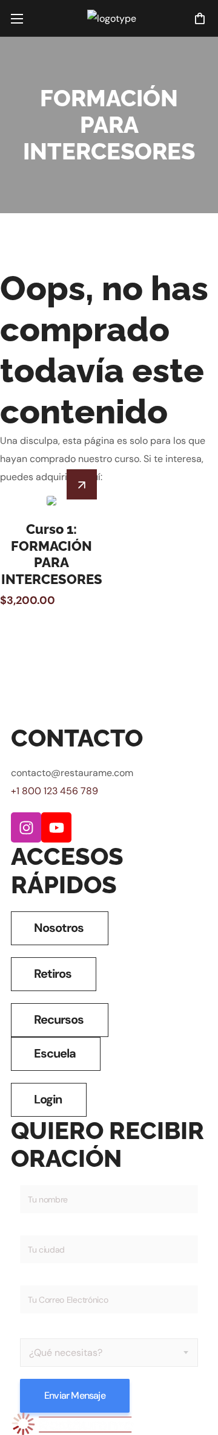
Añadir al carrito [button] (82, 484)
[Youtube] (56, 827)
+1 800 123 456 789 (54, 791)
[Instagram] (26, 827)
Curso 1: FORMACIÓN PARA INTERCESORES (51, 554)
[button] (199, 18)
